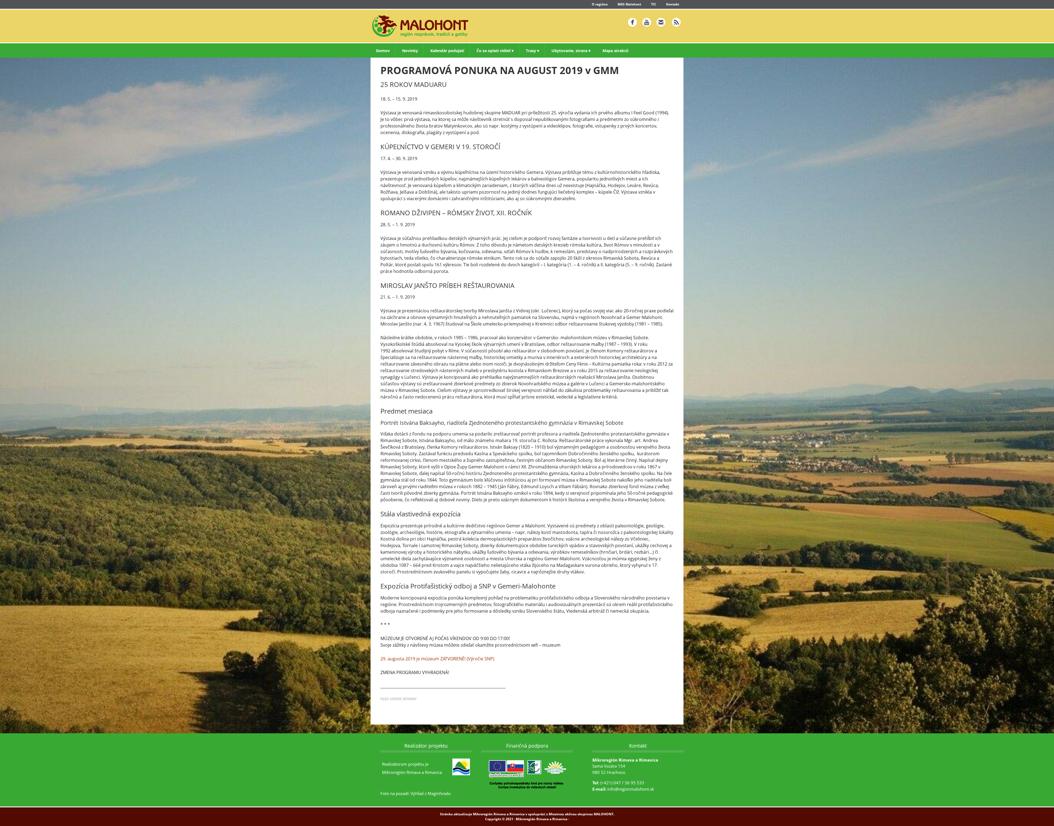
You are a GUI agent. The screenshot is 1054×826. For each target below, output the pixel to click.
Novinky (410, 699)
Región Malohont (446, 26)
